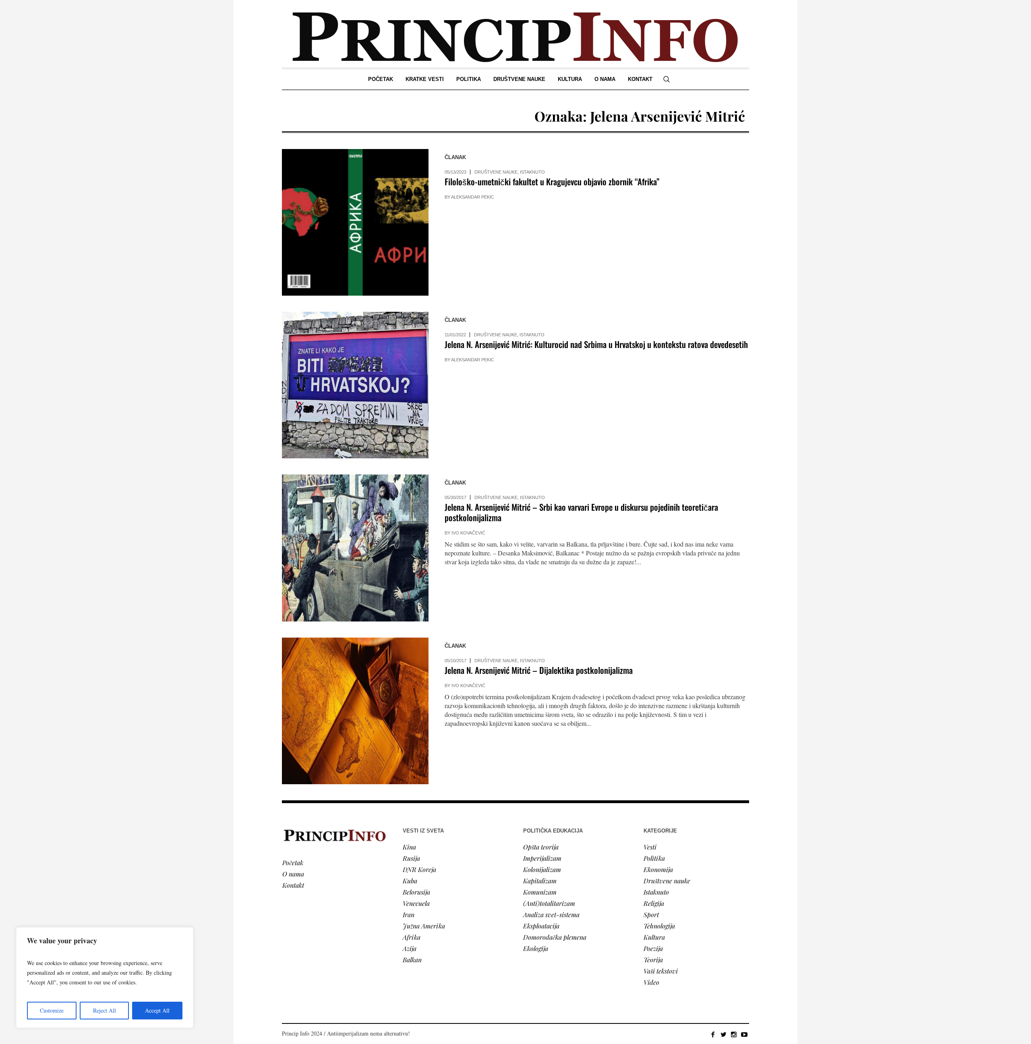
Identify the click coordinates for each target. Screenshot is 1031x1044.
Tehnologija (659, 926)
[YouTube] (744, 1034)
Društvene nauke (496, 172)
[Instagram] (734, 1034)
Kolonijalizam (542, 869)
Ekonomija (658, 869)
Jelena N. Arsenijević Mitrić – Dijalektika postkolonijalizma (539, 670)
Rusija (411, 858)
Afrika (411, 937)
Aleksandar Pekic (472, 197)
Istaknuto (532, 172)
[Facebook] (713, 1034)
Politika (654, 858)
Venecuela (416, 903)
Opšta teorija (541, 847)
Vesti (650, 847)
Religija (654, 903)
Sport (651, 914)
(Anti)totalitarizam (549, 903)
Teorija (653, 959)
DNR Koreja (419, 869)
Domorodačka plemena (554, 937)
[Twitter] (723, 1034)
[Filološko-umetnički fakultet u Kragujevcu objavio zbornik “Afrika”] (355, 222)
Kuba (410, 880)
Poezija (653, 948)
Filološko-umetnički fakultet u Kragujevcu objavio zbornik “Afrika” (552, 181)
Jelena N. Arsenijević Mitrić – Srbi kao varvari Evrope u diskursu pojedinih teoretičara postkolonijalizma (581, 512)
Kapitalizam (540, 880)
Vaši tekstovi (661, 971)
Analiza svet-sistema (551, 914)
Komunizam (540, 892)
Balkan (412, 959)
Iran (408, 914)
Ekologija (535, 948)
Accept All (157, 1010)
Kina (409, 847)
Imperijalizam (542, 858)
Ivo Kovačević (468, 532)
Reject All (104, 1010)
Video (651, 982)
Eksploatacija (541, 926)
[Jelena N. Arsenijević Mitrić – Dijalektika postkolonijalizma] (355, 711)
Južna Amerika (424, 926)
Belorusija (416, 892)
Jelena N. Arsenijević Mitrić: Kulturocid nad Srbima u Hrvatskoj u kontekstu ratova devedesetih (596, 344)
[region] (104, 977)
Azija (409, 948)
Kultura (654, 937)
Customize (52, 1010)
